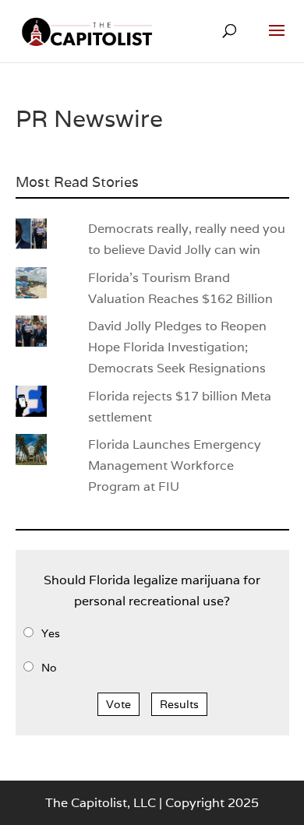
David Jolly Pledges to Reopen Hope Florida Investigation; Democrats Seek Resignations (177, 347)
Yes (50, 633)
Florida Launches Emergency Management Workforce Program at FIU (174, 465)
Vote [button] (118, 704)
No (49, 668)
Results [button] (179, 704)
